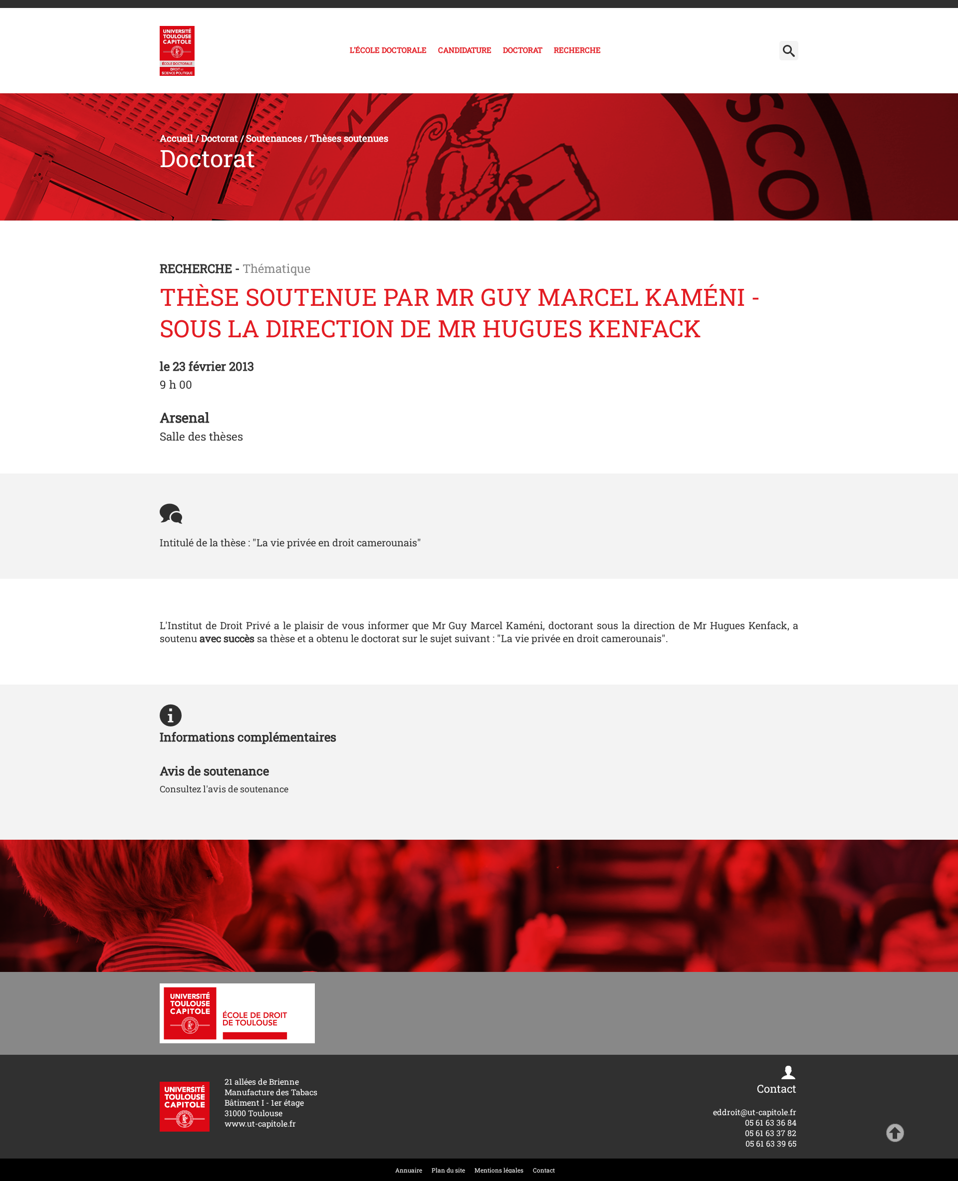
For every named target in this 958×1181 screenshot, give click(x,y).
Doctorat (522, 50)
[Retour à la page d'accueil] (177, 51)
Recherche (577, 50)
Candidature (464, 50)
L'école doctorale (388, 50)
